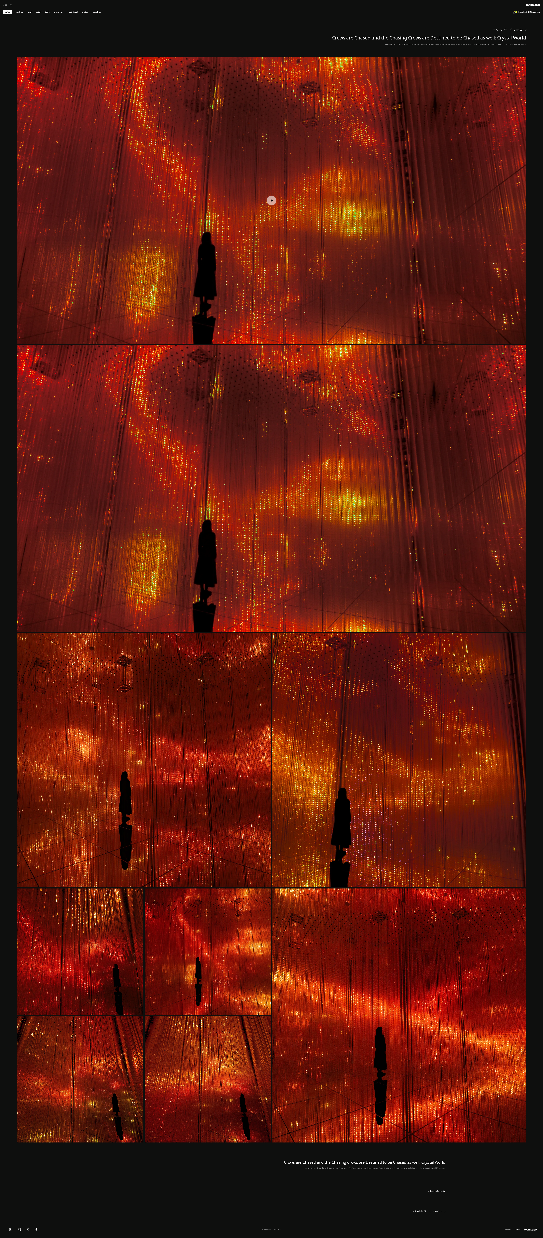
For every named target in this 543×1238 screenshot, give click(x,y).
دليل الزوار (19, 12)
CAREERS (507, 1229)
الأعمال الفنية (73, 12)
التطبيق (38, 12)
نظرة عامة (85, 12)
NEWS (517, 1229)
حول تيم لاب (58, 12)
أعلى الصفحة (97, 12)
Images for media (437, 1191)
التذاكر (7, 12)
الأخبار (29, 12)
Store (47, 12)
